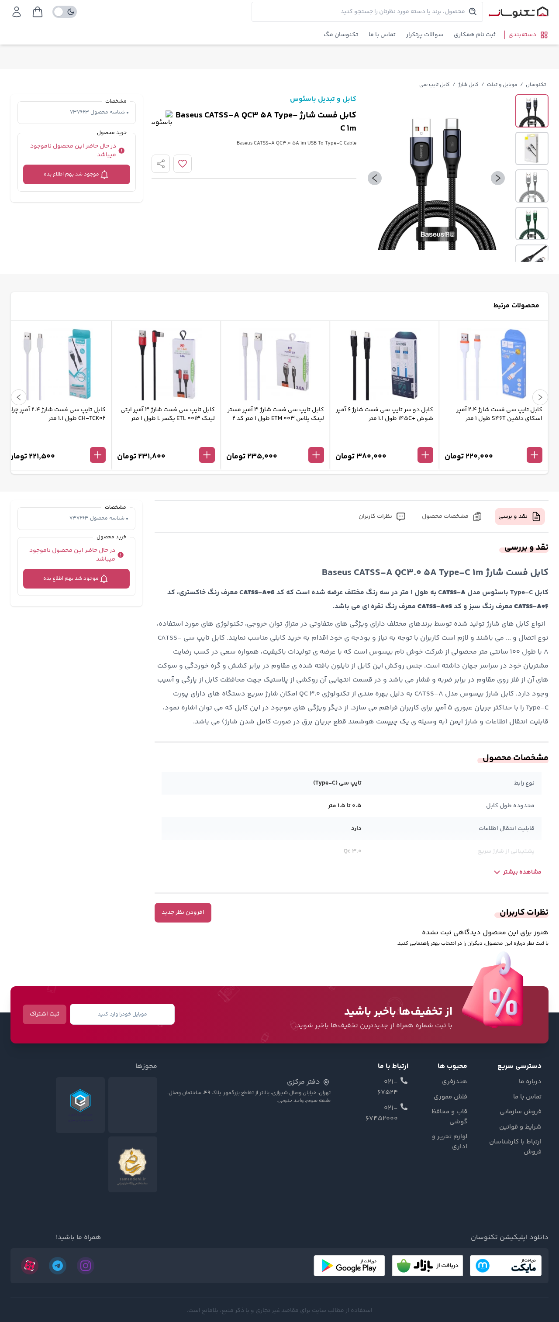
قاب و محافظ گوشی (449, 1117)
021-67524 (387, 1087)
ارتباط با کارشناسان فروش (515, 1147)
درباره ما (530, 1082)
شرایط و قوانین (520, 1127)
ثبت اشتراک (44, 1014)
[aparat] (29, 1265)
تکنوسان (536, 85)
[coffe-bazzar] (427, 1265)
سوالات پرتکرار (424, 35)
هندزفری (454, 1082)
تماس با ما (382, 35)
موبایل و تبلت (502, 85)
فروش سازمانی (521, 1112)
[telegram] (57, 1265)
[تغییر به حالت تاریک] (64, 12)
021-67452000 (382, 1113)
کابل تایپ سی (434, 85)
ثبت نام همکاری (475, 35)
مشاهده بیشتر (522, 872)
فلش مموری (450, 1097)
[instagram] (85, 1265)
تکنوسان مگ (341, 35)
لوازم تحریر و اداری (449, 1142)
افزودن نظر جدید (183, 912)
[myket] (506, 1265)
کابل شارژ (468, 85)
